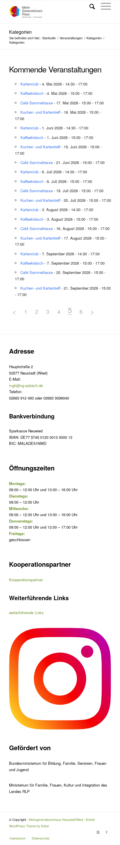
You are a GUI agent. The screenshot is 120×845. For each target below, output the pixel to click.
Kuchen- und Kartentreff (40, 112)
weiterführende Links (26, 612)
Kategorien (20, 31)
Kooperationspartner (26, 579)
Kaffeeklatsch (31, 93)
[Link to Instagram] (97, 832)
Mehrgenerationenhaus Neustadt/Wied (56, 819)
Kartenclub (29, 84)
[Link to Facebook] (106, 832)
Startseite (49, 38)
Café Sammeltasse (36, 103)
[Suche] (89, 6)
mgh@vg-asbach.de (26, 385)
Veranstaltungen (71, 38)
